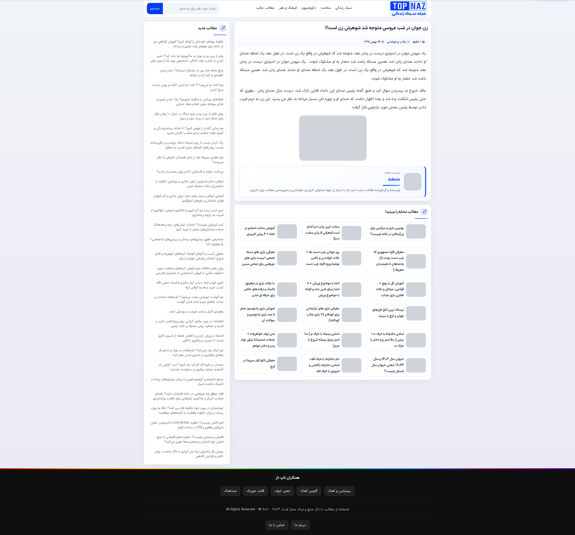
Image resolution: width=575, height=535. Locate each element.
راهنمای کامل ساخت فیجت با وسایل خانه (196, 311)
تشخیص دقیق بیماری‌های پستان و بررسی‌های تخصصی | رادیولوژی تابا (186, 241)
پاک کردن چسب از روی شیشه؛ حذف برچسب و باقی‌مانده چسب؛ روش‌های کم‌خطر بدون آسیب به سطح (186, 145)
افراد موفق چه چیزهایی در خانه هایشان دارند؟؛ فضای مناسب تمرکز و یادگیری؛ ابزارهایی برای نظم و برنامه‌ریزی (188, 396)
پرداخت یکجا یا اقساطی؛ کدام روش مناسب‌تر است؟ (190, 171)
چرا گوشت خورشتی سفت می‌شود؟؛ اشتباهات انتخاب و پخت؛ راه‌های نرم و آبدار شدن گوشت (189, 299)
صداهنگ (230, 491)
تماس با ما (277, 525)
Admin (394, 180)
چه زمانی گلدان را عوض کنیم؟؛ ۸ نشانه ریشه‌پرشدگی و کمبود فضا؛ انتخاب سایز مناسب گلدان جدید (188, 130)
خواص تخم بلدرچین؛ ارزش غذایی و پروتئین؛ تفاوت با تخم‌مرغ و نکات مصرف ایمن (189, 184)
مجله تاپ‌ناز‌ (408, 8)
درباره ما (300, 525)
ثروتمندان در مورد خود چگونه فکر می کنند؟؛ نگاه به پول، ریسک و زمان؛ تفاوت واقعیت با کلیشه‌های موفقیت (187, 410)
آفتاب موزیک (255, 491)
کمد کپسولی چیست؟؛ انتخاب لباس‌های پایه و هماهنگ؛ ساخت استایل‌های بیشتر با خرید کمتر (188, 227)
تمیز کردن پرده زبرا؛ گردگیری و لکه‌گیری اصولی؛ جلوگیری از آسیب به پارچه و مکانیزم (187, 213)
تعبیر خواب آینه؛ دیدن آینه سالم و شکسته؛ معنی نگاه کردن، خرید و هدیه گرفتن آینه (190, 285)
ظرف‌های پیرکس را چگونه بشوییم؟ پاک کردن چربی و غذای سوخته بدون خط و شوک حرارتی (189, 102)
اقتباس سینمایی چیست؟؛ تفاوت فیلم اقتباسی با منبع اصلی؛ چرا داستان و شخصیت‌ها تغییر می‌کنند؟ (190, 439)
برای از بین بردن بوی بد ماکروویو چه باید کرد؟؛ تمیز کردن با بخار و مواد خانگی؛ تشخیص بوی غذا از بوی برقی (186, 58)
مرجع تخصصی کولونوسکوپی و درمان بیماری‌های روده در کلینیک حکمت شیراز (187, 381)
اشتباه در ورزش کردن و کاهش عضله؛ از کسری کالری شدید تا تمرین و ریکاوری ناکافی (190, 338)
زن (360, 70)
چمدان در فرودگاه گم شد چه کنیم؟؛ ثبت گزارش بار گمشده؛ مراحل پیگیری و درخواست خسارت (191, 367)
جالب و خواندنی (396, 42)
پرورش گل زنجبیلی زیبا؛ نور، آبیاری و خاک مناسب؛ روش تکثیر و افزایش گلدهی (189, 454)
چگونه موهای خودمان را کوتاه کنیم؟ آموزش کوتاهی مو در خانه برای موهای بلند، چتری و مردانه (188, 44)
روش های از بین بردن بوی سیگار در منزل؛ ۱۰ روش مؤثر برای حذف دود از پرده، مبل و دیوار (188, 116)
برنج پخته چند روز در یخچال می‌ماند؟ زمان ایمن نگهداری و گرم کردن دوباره (191, 73)
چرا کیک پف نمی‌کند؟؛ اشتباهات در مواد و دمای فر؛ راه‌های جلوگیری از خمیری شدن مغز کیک (190, 352)
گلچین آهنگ (309, 491)
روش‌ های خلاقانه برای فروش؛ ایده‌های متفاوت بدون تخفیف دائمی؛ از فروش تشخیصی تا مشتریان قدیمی (189, 270)
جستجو (155, 8)
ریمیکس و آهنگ (339, 491)
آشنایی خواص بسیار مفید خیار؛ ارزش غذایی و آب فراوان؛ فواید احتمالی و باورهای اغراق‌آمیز (188, 198)
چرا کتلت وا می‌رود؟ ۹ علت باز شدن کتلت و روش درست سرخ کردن (187, 87)
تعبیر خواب (282, 491)
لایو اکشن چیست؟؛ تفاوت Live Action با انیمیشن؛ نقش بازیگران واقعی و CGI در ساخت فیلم (186, 425)
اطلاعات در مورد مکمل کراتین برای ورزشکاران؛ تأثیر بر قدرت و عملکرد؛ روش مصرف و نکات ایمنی (189, 324)
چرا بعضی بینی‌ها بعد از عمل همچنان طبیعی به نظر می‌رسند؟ (190, 159)
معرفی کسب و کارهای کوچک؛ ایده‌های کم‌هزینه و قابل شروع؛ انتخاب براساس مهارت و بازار (189, 256)
